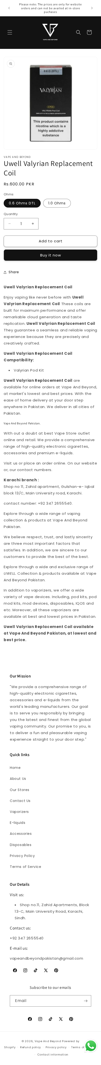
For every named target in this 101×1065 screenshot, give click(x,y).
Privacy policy (56, 1047)
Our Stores (19, 789)
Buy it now (50, 255)
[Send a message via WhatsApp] (91, 1046)
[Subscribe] (85, 1001)
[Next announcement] (92, 8)
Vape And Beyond (48, 1041)
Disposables (21, 844)
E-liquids (17, 822)
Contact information (52, 1054)
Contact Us (20, 800)
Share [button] (14, 272)
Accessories (21, 833)
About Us (18, 778)
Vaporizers (19, 811)
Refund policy (30, 1047)
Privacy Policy (22, 855)
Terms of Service (25, 866)
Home (15, 767)
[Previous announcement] (9, 8)
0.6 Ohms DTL (22, 203)
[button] (9, 32)
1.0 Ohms (57, 203)
